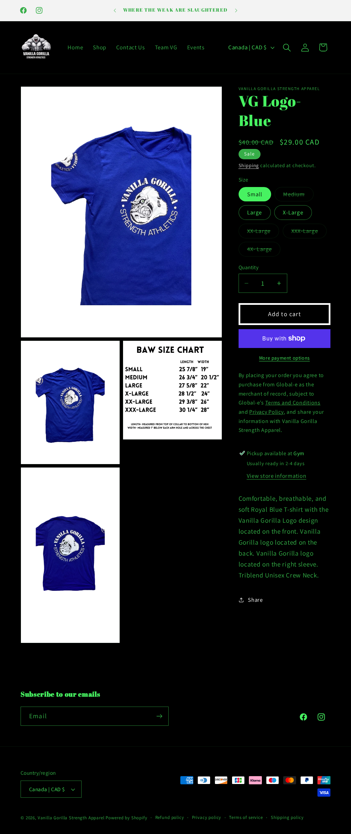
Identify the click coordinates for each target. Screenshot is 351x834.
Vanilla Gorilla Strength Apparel (71, 818)
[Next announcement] (236, 10)
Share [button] (255, 599)
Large (254, 212)
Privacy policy (206, 817)
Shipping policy (287, 817)
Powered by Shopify (126, 818)
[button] (287, 47)
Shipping (249, 165)
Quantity (249, 267)
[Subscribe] (159, 716)
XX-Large (263, 232)
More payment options (284, 357)
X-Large (293, 212)
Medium (298, 196)
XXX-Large (309, 232)
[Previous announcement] (114, 10)
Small (255, 194)
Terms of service (246, 817)
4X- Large (264, 251)
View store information (276, 476)
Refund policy (169, 817)
